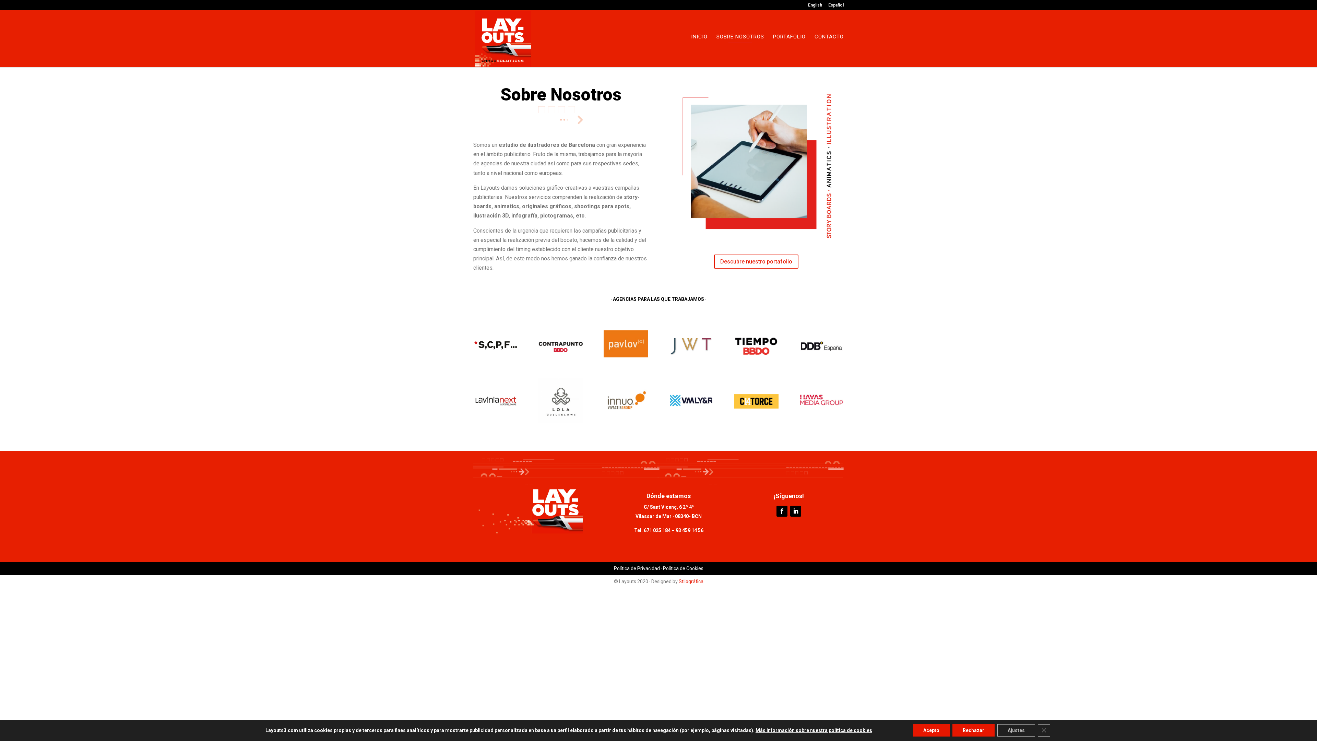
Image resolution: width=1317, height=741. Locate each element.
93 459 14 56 (689, 530)
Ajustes (1016, 730)
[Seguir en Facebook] (781, 511)
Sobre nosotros (740, 37)
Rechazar (973, 730)
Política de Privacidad (637, 568)
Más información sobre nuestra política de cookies (814, 730)
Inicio (699, 37)
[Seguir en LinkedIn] (795, 511)
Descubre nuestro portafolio (756, 261)
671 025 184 (657, 530)
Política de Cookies (683, 568)
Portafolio (789, 37)
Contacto (829, 37)
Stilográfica (691, 581)
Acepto (931, 730)
